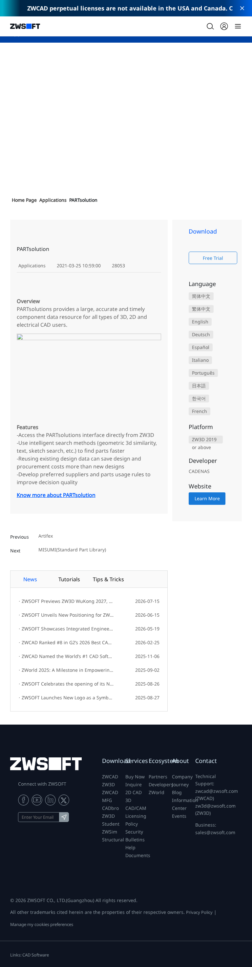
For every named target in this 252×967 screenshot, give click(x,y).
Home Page (24, 200)
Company (182, 776)
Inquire (133, 784)
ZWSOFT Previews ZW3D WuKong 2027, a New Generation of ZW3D (66, 601)
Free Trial (213, 258)
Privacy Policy (199, 912)
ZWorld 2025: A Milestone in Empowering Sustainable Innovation (66, 670)
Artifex (45, 536)
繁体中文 (201, 309)
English (200, 322)
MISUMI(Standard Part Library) (72, 550)
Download (116, 761)
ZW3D (108, 784)
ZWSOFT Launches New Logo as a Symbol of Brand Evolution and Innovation (66, 697)
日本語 (199, 385)
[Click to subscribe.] (64, 817)
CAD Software (35, 955)
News (30, 579)
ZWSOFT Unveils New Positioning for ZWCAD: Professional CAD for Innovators (66, 615)
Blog (177, 792)
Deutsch (201, 334)
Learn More (207, 498)
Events (179, 816)
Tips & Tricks (108, 579)
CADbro (110, 808)
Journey (180, 784)
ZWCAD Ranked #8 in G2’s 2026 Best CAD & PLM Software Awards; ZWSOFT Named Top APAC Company (66, 642)
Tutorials (69, 579)
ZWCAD (110, 776)
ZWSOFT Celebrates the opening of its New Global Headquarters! (66, 684)
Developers (161, 784)
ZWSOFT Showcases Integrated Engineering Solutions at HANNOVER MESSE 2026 (66, 629)
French (199, 411)
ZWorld (156, 792)
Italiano (200, 360)
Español (200, 347)
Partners (158, 776)
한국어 (199, 398)
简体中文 (201, 296)
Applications (53, 200)
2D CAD (133, 792)
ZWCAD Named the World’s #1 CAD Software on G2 (66, 656)
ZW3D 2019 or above (204, 439)
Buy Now (135, 776)
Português (203, 373)
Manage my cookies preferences (41, 924)
